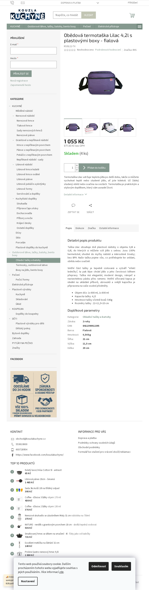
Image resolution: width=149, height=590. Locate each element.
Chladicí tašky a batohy (28, 260)
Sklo (18, 238)
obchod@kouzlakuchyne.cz (31, 439)
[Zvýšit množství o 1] (77, 166)
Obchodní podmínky (89, 447)
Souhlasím (121, 566)
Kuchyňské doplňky (26, 199)
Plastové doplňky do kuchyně (32, 247)
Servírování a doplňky (28, 194)
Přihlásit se (21, 73)
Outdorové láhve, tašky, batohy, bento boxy (33, 254)
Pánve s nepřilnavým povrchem (34, 150)
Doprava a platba (71, 3)
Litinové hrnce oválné (28, 174)
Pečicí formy (22, 280)
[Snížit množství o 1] (77, 170)
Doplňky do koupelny (27, 314)
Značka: (130, 50)
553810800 (21, 444)
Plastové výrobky (21, 289)
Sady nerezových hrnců (29, 130)
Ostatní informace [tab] (109, 228)
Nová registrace (19, 81)
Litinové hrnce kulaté (28, 169)
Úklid (18, 304)
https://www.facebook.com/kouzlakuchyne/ (40, 455)
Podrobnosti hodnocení (108, 50)
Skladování (22, 299)
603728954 (21, 449)
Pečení (16, 275)
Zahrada (16, 338)
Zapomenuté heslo (20, 85)
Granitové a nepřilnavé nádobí (32, 140)
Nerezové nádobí (25, 116)
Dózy (18, 233)
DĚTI (14, 319)
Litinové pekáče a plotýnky (31, 184)
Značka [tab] (92, 228)
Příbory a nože (25, 218)
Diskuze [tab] (80, 228)
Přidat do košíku (96, 167)
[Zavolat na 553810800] (15, 2)
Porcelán (20, 242)
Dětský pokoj (23, 328)
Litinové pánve (25, 179)
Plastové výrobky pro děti (30, 323)
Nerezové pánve (26, 135)
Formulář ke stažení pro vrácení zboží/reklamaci (104, 452)
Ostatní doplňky (25, 228)
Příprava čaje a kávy (27, 208)
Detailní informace (74, 194)
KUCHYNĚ (17, 106)
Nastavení (28, 581)
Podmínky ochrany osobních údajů (96, 443)
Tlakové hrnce (24, 125)
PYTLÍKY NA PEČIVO (22, 343)
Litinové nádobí (24, 164)
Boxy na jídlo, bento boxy (29, 270)
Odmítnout (98, 566)
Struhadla (22, 204)
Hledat (88, 15)
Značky (16, 348)
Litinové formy (24, 189)
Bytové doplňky (20, 333)
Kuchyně (20, 294)
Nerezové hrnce (25, 121)
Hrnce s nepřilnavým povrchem (33, 145)
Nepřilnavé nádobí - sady (30, 160)
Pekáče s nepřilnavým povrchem (34, 155)
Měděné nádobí (24, 111)
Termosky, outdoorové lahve (32, 265)
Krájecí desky (24, 223)
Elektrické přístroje (22, 284)
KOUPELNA (18, 309)
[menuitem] (15, 26)
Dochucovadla (24, 213)
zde (61, 572)
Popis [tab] (69, 228)
